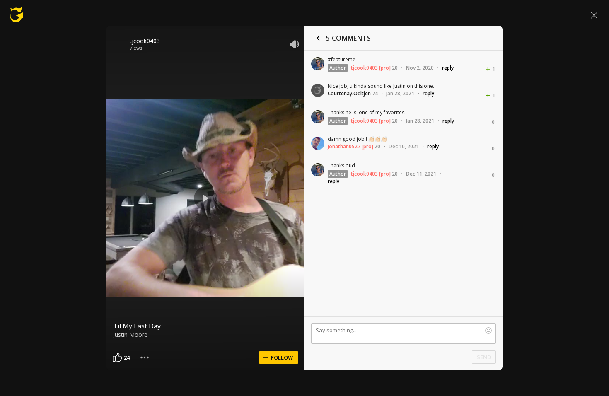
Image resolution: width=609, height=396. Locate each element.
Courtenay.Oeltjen (349, 93)
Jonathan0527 (344, 146)
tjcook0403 (145, 41)
